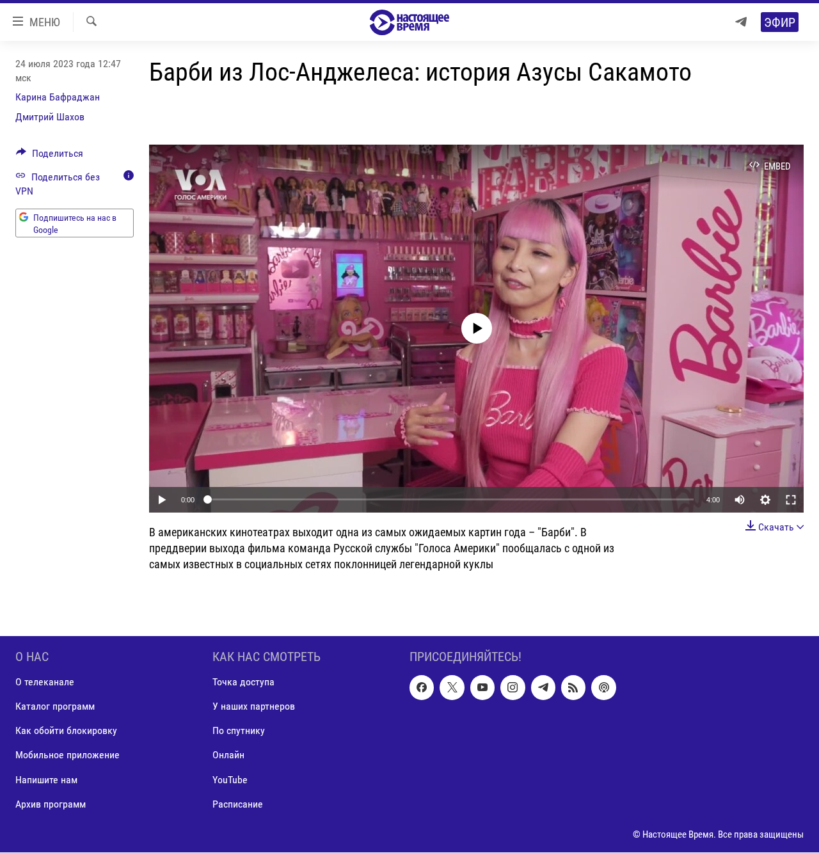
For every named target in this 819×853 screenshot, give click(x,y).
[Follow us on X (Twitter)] (452, 688)
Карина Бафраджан (57, 97)
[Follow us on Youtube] (482, 688)
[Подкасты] (603, 688)
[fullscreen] (791, 500)
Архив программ (50, 804)
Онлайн (228, 755)
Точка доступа (243, 682)
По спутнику (238, 731)
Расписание (237, 804)
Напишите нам (46, 780)
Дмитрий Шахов (49, 117)
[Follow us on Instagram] (512, 688)
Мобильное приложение (67, 755)
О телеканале (44, 682)
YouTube (230, 780)
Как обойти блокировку (66, 731)
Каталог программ (55, 707)
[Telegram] (741, 22)
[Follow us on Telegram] (543, 688)
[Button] (49, 156)
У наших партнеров (253, 707)
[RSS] (573, 688)
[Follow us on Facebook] (422, 688)
